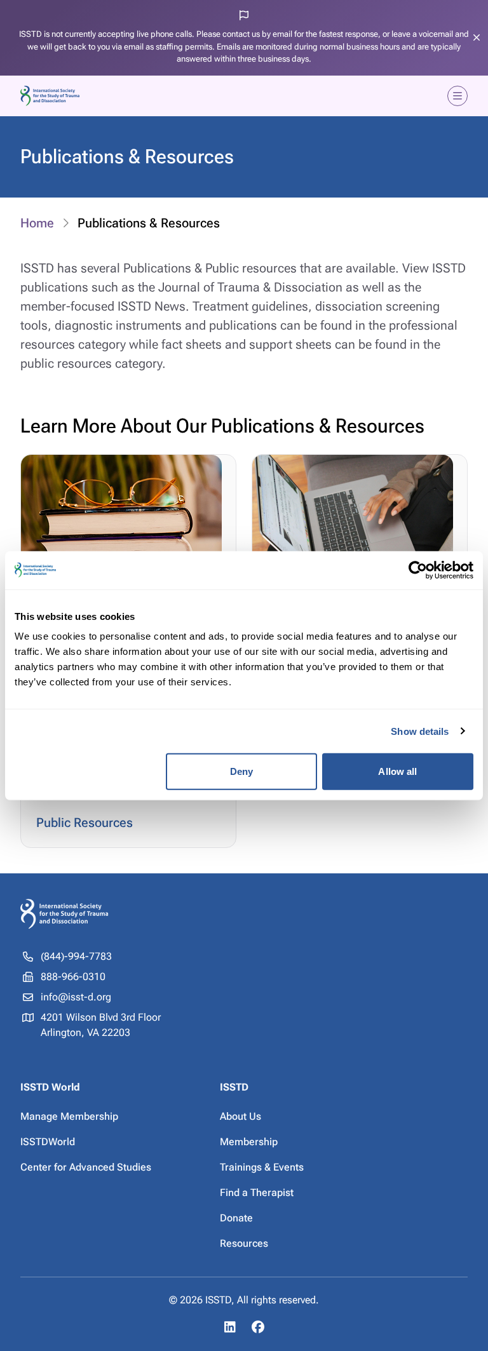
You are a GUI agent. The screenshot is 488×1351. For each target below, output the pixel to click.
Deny (241, 771)
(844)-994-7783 (76, 956)
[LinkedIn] (230, 1327)
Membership (249, 1142)
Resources (244, 1243)
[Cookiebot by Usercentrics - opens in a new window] (417, 569)
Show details (420, 730)
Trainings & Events (262, 1167)
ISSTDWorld (47, 1142)
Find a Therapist (257, 1192)
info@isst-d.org (76, 997)
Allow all (397, 771)
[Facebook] (258, 1327)
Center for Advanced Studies (85, 1167)
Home (37, 223)
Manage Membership (69, 1116)
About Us (240, 1116)
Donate (236, 1218)
